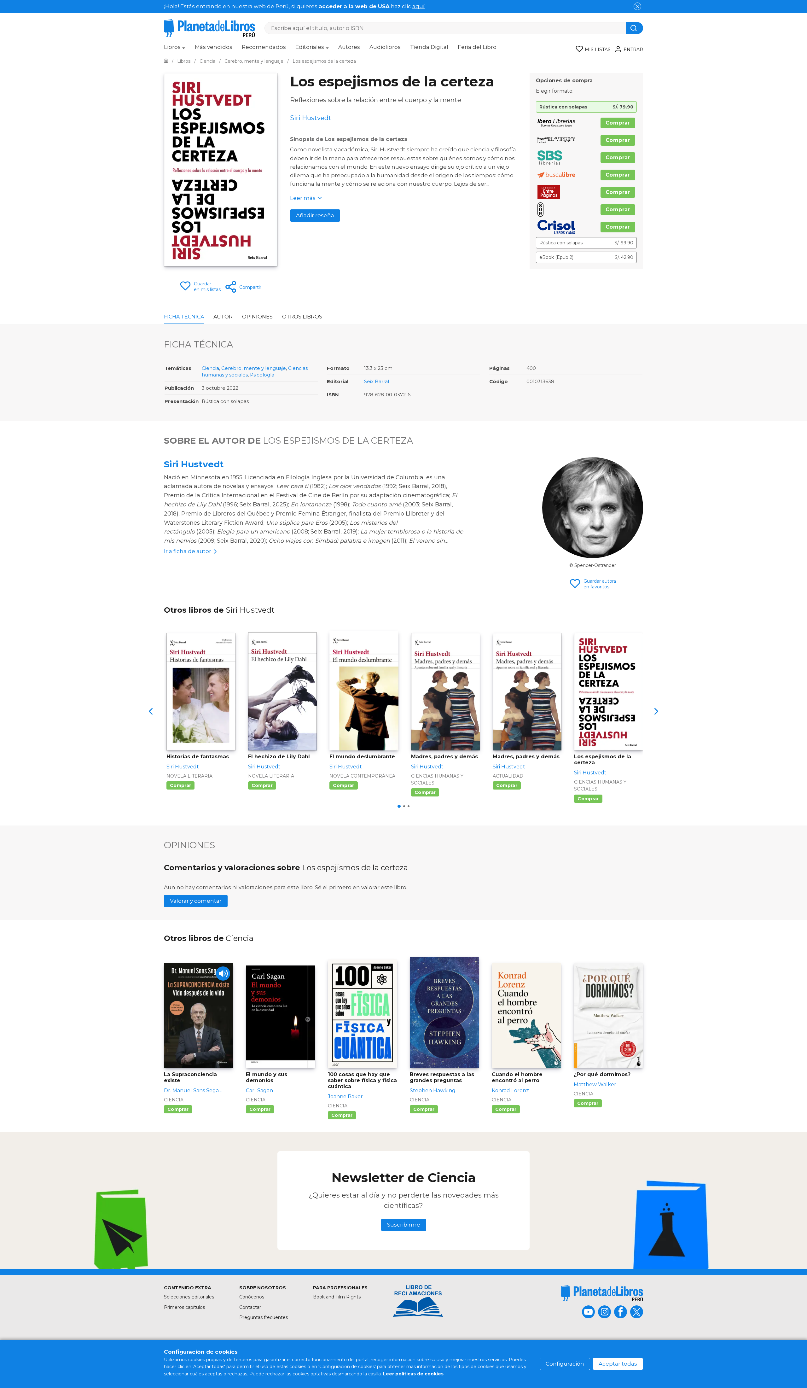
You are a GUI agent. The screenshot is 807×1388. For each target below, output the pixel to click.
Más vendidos (213, 47)
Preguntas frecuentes (263, 1317)
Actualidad (508, 776)
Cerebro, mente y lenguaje (253, 368)
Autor (223, 317)
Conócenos (251, 1297)
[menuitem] (174, 49)
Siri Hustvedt (194, 464)
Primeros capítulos (184, 1307)
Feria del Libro (477, 47)
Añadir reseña (315, 215)
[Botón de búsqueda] (634, 28)
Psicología (262, 375)
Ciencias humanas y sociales (437, 779)
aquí (418, 6)
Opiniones (257, 317)
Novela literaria (189, 776)
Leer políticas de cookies (413, 1374)
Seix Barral (376, 381)
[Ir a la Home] (166, 61)
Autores (349, 47)
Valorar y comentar (196, 901)
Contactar (250, 1307)
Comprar (618, 123)
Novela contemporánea (362, 776)
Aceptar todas (618, 1364)
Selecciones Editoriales (189, 1297)
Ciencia (210, 368)
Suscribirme (403, 1225)
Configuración (565, 1364)
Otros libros (302, 317)
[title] (602, 1293)
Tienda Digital (429, 47)
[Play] (223, 973)
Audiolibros (385, 47)
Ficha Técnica (184, 317)
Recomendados (264, 47)
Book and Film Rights (337, 1297)
